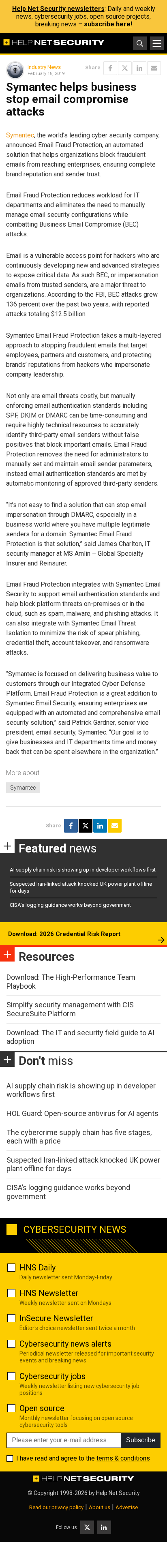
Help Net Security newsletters (58, 9)
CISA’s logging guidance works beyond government (70, 905)
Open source (41, 1408)
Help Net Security (118, 1493)
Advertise (127, 1507)
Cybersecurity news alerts (65, 1344)
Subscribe (140, 1440)
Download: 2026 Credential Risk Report (64, 934)
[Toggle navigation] (157, 43)
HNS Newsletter (49, 1293)
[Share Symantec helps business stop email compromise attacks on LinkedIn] (139, 68)
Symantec (20, 135)
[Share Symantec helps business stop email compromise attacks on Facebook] (110, 68)
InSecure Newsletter (56, 1318)
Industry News (44, 67)
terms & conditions (123, 1458)
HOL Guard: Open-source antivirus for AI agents (82, 1113)
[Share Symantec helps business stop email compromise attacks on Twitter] (125, 68)
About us (99, 1507)
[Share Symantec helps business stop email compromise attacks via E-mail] (154, 68)
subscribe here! (108, 24)
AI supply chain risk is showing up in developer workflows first (83, 870)
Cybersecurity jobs (52, 1376)
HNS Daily (37, 1267)
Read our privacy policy (56, 1507)
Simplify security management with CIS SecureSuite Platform (70, 1009)
